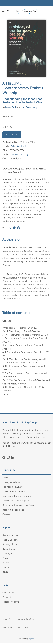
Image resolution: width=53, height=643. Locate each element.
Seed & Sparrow (10, 540)
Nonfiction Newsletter (13, 487)
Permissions (8, 597)
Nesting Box (8, 553)
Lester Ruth (11, 107)
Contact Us (8, 592)
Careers (6, 514)
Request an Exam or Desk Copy (18, 505)
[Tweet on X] (9, 227)
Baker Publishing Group (18, 627)
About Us (7, 477)
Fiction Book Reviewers (13, 491)
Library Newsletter (11, 482)
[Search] (9, 11)
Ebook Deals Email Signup (15, 500)
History (24, 154)
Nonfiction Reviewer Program (17, 496)
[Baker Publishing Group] (27, 11)
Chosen (6, 558)
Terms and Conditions (25, 619)
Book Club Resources (13, 510)
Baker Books (8, 549)
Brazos (5, 562)
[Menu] (3, 11)
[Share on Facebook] (14, 227)
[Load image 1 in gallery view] (26, 48)
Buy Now (12, 134)
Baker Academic (19, 146)
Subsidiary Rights (10, 602)
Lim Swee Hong (29, 107)
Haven (5, 567)
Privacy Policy (7, 619)
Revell (5, 572)
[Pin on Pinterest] (18, 227)
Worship (16, 154)
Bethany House (10, 544)
